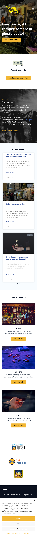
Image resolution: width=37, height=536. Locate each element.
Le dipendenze (27, 495)
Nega (18, 524)
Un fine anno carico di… (15, 204)
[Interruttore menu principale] (33, 9)
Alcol (18, 328)
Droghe (18, 372)
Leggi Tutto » (10, 172)
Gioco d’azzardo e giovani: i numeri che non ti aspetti (17, 258)
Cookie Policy (10, 533)
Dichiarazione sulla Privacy (22, 533)
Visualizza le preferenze (18, 529)
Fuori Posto (5, 495)
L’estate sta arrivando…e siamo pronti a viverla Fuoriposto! (18, 155)
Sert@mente (15, 495)
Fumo (18, 415)
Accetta (18, 518)
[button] (34, 500)
